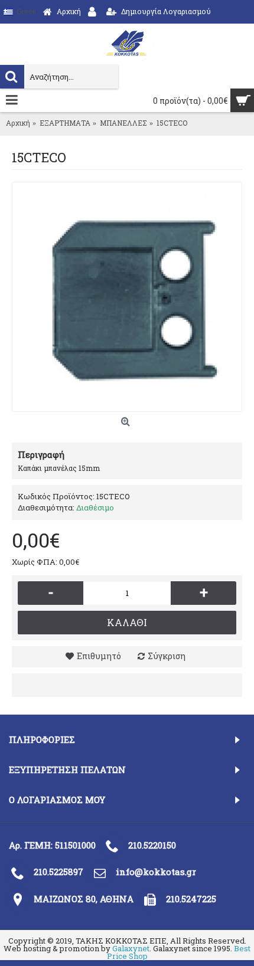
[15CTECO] (127, 297)
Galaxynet (130, 948)
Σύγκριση (166, 656)
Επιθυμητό (99, 656)
